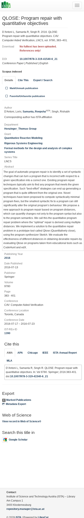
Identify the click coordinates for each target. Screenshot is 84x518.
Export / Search (42, 80)
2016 (7, 257)
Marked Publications (18, 399)
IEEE (45, 352)
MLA (9, 360)
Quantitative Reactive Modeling (23, 137)
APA (20, 352)
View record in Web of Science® (21, 421)
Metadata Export (16, 404)
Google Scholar (18, 439)
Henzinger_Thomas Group (20, 128)
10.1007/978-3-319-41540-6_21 (39, 59)
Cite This (23, 80)
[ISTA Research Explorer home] (6, 5)
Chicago (33, 352)
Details (9, 80)
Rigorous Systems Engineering (23, 143)
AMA (10, 352)
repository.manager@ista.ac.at (25, 508)
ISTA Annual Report (65, 352)
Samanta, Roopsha (36, 111)
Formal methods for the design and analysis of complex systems (38, 150)
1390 (7, 333)
